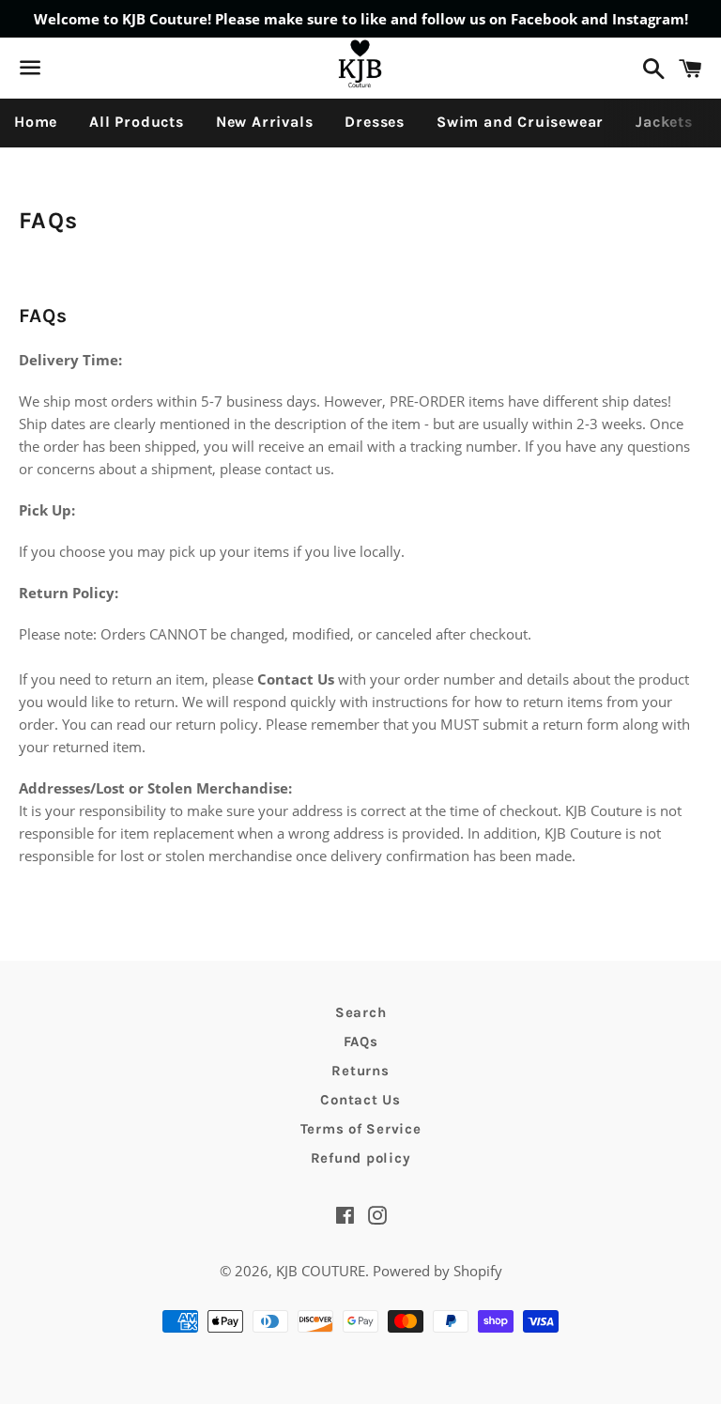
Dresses (375, 122)
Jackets (664, 122)
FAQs (361, 1041)
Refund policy (361, 1157)
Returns (360, 1070)
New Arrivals (265, 122)
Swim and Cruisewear (520, 122)
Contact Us (360, 1099)
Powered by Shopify (437, 1270)
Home (35, 122)
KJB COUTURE (320, 1270)
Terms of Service (361, 1128)
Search (361, 1012)
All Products (136, 122)
